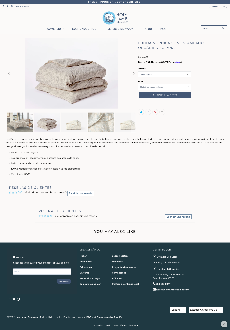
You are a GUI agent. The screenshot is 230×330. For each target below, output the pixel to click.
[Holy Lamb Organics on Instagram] (12, 7)
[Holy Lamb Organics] (115, 18)
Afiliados (117, 278)
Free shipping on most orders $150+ (115, 2)
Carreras (84, 273)
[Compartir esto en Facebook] (148, 112)
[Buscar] (223, 28)
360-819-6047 (22, 7)
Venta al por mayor (90, 278)
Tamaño (142, 69)
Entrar (215, 7)
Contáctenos (119, 273)
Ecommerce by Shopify (109, 317)
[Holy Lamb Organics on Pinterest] (7, 7)
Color (140, 81)
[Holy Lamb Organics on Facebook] (3, 7)
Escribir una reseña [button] (80, 193)
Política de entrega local (125, 284)
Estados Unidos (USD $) (204, 309)
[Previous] (9, 73)
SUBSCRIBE (64, 281)
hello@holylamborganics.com (172, 289)
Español (176, 309)
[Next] (133, 73)
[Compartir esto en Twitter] (141, 112)
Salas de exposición (90, 284)
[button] (55, 29)
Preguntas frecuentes (124, 267)
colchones (117, 261)
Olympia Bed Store (167, 257)
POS (88, 317)
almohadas (86, 261)
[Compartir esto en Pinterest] (155, 112)
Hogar (83, 256)
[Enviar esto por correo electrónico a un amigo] (162, 112)
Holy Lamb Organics (168, 269)
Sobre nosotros (120, 256)
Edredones (86, 267)
